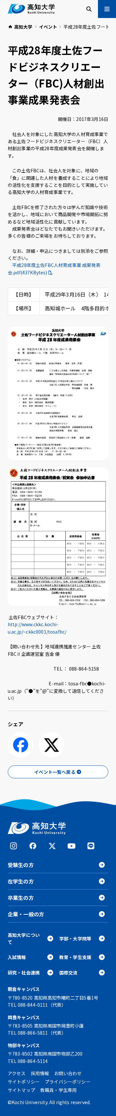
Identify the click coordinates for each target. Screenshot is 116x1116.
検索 (89, 9)
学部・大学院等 (75, 938)
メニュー (107, 9)
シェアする (21, 745)
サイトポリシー (24, 1081)
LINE (91, 846)
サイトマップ (21, 1090)
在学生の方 (21, 881)
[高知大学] (31, 9)
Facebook (33, 846)
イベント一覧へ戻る (54, 772)
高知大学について (24, 938)
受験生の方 (21, 865)
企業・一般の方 (26, 914)
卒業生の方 (21, 897)
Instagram (13, 846)
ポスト (51, 745)
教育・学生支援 (75, 957)
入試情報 (17, 957)
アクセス (17, 1073)
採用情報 (40, 1073)
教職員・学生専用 (58, 1090)
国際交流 (68, 972)
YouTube (71, 846)
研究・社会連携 (24, 972)
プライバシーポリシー (68, 1081)
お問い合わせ (68, 1073)
